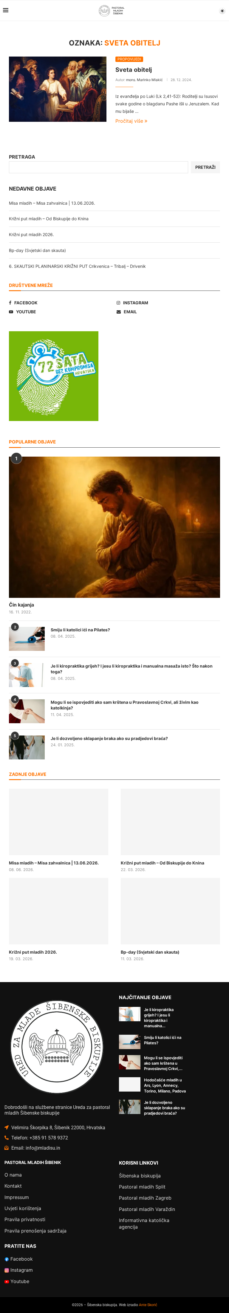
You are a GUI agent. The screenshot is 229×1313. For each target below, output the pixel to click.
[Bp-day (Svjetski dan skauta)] (170, 911)
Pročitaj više (129, 121)
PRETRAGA (22, 157)
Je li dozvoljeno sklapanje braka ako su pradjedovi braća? (109, 738)
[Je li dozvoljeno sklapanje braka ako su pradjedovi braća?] (27, 747)
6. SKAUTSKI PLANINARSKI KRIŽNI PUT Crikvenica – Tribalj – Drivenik (77, 266)
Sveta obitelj (133, 69)
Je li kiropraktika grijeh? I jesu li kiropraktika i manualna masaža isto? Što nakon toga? (132, 668)
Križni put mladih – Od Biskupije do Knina (49, 218)
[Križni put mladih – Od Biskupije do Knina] (170, 822)
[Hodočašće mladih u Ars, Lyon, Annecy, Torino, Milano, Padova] (129, 1084)
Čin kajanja (21, 605)
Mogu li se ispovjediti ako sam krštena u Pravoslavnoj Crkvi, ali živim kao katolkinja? (125, 705)
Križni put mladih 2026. (31, 234)
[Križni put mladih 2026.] (58, 911)
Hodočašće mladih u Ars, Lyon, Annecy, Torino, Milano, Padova (165, 1085)
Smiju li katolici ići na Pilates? (80, 629)
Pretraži (205, 167)
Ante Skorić (148, 1305)
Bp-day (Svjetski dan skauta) (37, 250)
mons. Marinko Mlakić (144, 79)
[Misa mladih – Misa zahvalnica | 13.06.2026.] (58, 822)
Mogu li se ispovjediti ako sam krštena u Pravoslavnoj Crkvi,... (163, 1063)
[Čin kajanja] (114, 527)
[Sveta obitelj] (57, 89)
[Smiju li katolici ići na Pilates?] (27, 639)
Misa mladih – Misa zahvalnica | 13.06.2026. (52, 203)
